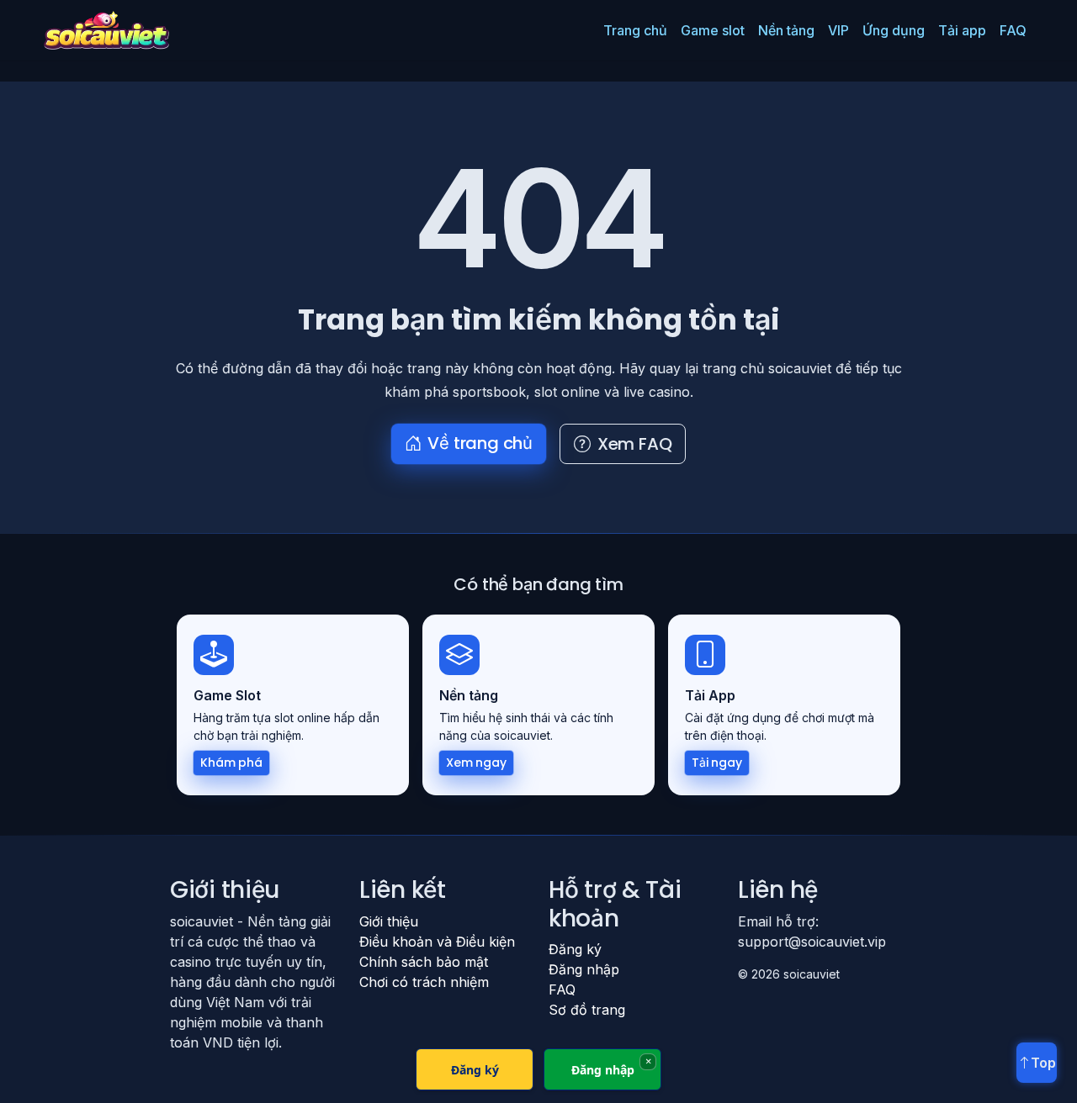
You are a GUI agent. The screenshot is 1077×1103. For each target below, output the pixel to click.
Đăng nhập (584, 969)
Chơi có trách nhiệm (424, 982)
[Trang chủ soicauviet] (106, 30)
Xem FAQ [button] (634, 444)
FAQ (1013, 30)
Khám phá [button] (231, 762)
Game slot (713, 30)
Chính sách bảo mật (423, 961)
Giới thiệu (388, 921)
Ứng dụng (893, 30)
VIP (838, 30)
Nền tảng (786, 30)
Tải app (962, 30)
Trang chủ (635, 30)
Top (1043, 1062)
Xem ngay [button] (476, 762)
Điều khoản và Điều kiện (437, 941)
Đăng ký (575, 949)
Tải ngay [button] (717, 762)
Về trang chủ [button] (480, 443)
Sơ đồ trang (587, 1009)
